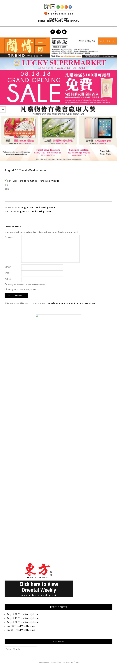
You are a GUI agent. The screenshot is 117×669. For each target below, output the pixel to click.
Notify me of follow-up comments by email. (26, 284)
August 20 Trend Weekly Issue (23, 613)
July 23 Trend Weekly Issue (21, 629)
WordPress (75, 662)
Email (8, 273)
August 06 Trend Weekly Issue (23, 621)
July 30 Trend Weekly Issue (21, 625)
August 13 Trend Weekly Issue (23, 617)
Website (8, 279)
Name (8, 267)
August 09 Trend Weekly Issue (38, 207)
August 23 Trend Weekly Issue (34, 211)
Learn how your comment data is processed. (71, 303)
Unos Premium (55, 662)
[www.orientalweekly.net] (39, 563)
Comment (10, 237)
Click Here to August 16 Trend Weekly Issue (35, 180)
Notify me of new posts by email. (22, 289)
